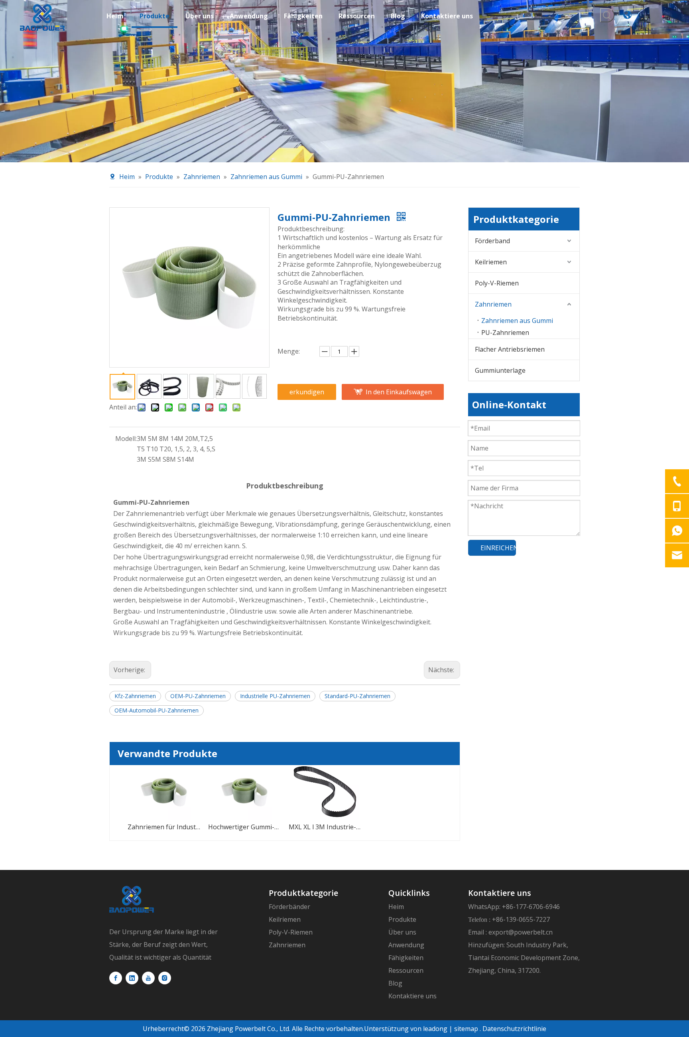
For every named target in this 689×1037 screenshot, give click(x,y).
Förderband (492, 240)
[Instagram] (164, 978)
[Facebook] (115, 978)
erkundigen (306, 392)
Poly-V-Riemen (497, 283)
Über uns (402, 932)
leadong (434, 1028)
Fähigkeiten (405, 957)
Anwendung (406, 945)
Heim (396, 906)
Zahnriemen (493, 304)
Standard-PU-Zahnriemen (357, 696)
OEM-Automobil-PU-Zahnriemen (156, 710)
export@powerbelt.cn (520, 932)
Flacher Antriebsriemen (510, 349)
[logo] (131, 899)
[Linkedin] (132, 978)
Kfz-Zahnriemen (135, 696)
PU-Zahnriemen (505, 332)
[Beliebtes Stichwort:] (607, 15)
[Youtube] (148, 978)
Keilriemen (491, 262)
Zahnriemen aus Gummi (517, 320)
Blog (395, 983)
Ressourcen (405, 970)
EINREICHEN (498, 547)
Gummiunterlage (500, 370)
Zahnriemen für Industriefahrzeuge (164, 827)
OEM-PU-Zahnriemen (198, 696)
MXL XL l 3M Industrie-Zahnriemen (325, 827)
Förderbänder (289, 906)
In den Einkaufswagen (399, 392)
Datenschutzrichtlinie (514, 1028)
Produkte (402, 919)
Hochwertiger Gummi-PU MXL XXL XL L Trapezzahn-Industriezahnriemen (244, 827)
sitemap (466, 1028)
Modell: (126, 438)
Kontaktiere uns (412, 996)
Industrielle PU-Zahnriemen (275, 696)
